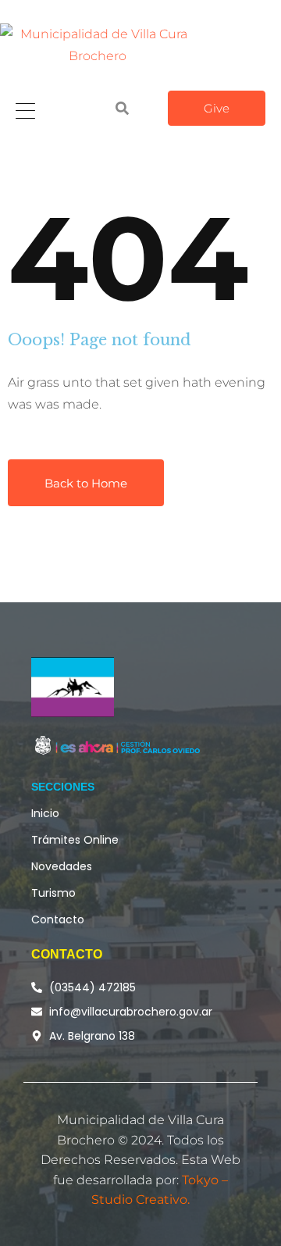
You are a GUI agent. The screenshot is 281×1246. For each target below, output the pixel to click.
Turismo (53, 893)
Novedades (61, 866)
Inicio (45, 813)
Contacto (57, 919)
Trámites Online (75, 840)
